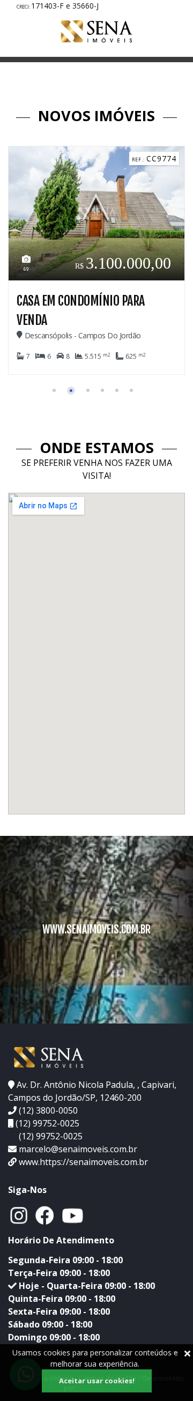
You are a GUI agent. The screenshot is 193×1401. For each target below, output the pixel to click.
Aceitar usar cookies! (97, 1380)
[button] (54, 390)
